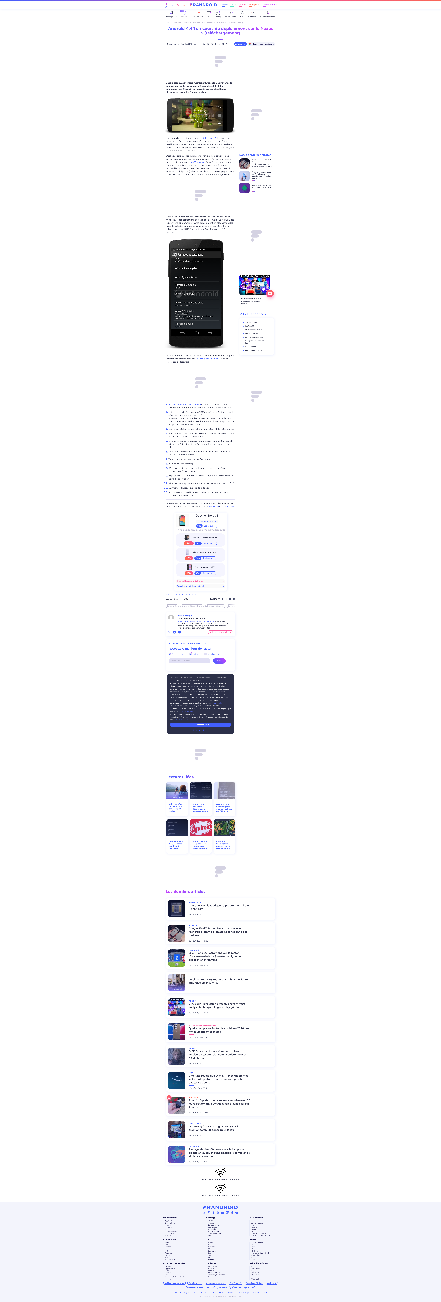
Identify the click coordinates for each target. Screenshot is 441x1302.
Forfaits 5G (249, 326)
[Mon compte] (184, 4)
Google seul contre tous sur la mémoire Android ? (261, 187)
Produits (193, 926)
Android (177, 23)
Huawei (168, 1225)
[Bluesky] (237, 1213)
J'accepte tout (202, 725)
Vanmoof (255, 1279)
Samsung (212, 1251)
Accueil (169, 23)
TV (207, 1239)
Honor (253, 1229)
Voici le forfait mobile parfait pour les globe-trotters (176, 807)
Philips (211, 1249)
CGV (265, 1292)
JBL (252, 1249)
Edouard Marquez (184, 616)
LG (209, 1245)
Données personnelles (249, 1292)
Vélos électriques (258, 1263)
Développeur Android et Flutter (190, 621)
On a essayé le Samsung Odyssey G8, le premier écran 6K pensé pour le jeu (214, 1128)
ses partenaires (187, 711)
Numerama (228, 506)
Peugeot (168, 1253)
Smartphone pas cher (254, 337)
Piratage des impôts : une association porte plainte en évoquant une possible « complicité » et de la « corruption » (219, 1153)
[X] (204, 1213)
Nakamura (255, 1275)
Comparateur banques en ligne (200, 1288)
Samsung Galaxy (171, 1231)
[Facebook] (213, 1213)
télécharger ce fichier (207, 359)
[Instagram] (209, 1213)
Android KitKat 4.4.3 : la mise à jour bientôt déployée (176, 844)
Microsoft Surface (258, 1233)
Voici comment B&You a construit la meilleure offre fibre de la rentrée (218, 981)
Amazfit (168, 1267)
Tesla (167, 1257)
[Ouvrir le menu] (166, 5)
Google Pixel (170, 1223)
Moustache (255, 1273)
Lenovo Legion (214, 1225)
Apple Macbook (257, 1223)
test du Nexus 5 (208, 138)
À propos (198, 1292)
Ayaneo (211, 1223)
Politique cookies (182, 720)
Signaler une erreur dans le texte (181, 595)
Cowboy (254, 1267)
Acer (253, 1221)
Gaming (210, 1217)
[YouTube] (223, 1213)
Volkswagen (170, 1259)
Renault (168, 1255)
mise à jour (236, 606)
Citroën (168, 1247)
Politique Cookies (226, 1292)
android (173, 606)
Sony (210, 1253)
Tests (233, 4)
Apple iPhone (170, 1221)
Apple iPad (212, 1267)
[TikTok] (232, 1213)
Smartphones (170, 1217)
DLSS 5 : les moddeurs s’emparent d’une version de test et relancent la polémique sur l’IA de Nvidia (217, 1055)
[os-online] (179, 632)
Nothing (254, 1251)
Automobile (169, 1239)
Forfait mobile (270, 4)
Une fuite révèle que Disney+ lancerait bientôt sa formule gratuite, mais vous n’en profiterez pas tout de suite (218, 1079)
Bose (253, 1245)
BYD (167, 1245)
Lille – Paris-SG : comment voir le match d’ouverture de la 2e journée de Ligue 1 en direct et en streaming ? (216, 956)
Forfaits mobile (251, 333)
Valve (210, 1235)
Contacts (209, 1292)
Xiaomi (168, 1235)
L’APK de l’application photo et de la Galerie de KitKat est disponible (224, 845)
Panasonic (212, 1247)
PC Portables (256, 1217)
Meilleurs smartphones (254, 330)
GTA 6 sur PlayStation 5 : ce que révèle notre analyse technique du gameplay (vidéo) (217, 1005)
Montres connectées (174, 1263)
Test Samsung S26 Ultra (244, 1288)
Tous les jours (177, 654)
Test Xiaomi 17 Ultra (254, 1283)
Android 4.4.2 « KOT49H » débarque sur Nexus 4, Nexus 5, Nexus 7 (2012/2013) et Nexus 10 (200, 807)
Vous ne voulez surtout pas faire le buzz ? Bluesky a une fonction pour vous (261, 175)
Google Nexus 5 (206, 515)
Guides (242, 4)
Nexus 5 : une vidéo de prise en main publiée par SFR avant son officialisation (224, 807)
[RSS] (218, 1213)
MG (166, 1251)
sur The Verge (198, 162)
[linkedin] (174, 632)
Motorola (168, 1227)
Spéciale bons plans (216, 654)
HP (252, 1231)
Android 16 (271, 1283)
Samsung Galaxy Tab (216, 1275)
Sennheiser (255, 1255)
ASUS (210, 1221)
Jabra (253, 1247)
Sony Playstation (215, 1233)
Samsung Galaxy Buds (260, 1253)
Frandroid (214, 506)
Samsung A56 (251, 322)
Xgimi (210, 1257)
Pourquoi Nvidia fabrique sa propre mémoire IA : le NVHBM (219, 907)
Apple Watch (170, 1269)
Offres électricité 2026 (254, 350)
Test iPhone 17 (236, 1283)
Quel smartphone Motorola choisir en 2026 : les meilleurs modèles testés (219, 1030)
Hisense (211, 1243)
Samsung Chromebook (260, 1235)
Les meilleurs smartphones (190, 581)
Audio (252, 1239)
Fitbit (167, 1271)
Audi (167, 1243)
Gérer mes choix (200, 730)
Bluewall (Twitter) (181, 599)
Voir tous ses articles (219, 632)
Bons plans (254, 4)
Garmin (168, 1273)
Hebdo (195, 654)
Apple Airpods (257, 1243)
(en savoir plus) (217, 703)
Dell (253, 1225)
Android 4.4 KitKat (193, 606)
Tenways (254, 1277)
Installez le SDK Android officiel (184, 404)
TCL (209, 1255)
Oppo (167, 1229)
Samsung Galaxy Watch (174, 1277)
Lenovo (254, 1227)
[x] (169, 632)
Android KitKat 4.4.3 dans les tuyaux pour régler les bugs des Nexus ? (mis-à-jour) (200, 845)
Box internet (250, 347)
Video (191, 1001)
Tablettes (211, 1263)
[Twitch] (227, 1213)
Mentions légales (182, 1292)
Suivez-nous (240, 44)
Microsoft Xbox (214, 1227)
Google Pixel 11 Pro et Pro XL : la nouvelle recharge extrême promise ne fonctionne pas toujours (262, 163)
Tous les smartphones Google (191, 586)
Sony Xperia (170, 1233)
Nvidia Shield (213, 1231)
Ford (167, 1249)
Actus (225, 4)
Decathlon (255, 1269)
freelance (210, 621)
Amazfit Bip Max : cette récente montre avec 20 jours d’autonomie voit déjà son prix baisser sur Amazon (219, 1104)
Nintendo (212, 1229)
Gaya (253, 1271)
